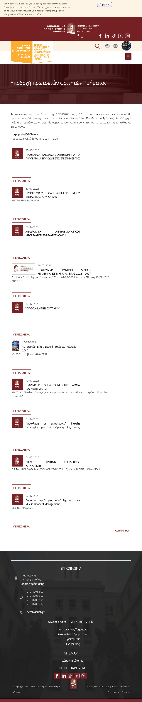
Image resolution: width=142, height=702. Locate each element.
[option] (71, 167)
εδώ (39, 14)
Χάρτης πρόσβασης (32, 584)
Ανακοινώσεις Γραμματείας (73, 634)
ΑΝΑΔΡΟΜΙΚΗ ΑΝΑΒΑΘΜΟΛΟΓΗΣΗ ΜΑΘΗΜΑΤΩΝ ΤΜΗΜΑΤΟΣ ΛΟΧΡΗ (53, 233)
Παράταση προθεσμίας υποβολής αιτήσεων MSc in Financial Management (53, 502)
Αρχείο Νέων (122, 530)
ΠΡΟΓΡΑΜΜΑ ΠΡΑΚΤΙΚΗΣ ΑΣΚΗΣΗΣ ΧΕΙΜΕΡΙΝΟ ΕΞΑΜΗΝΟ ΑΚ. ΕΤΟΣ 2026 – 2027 (65, 271)
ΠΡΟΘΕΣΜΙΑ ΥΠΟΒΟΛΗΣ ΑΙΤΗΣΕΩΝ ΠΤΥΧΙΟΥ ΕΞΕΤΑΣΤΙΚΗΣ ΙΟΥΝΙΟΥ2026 (53, 194)
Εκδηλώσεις (73, 644)
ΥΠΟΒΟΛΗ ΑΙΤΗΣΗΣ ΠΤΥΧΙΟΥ (42, 308)
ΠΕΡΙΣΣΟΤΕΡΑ (21, 181)
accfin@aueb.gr (35, 612)
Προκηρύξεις (72, 639)
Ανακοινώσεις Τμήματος (73, 629)
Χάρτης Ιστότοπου (72, 660)
